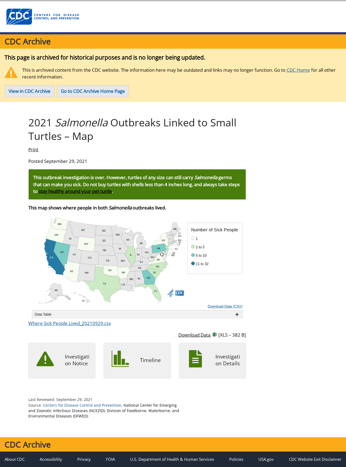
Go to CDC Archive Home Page (93, 91)
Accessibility (51, 459)
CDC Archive (28, 41)
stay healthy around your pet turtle (75, 191)
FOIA (110, 459)
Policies (236, 459)
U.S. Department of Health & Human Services (172, 459)
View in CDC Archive (30, 91)
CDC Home (298, 70)
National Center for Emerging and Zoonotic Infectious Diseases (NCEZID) (102, 408)
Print (33, 149)
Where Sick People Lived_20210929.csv (69, 323)
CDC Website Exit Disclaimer (315, 459)
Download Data (212, 335)
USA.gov (266, 459)
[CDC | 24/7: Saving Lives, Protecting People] (42, 17)
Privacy (84, 459)
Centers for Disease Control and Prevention (82, 405)
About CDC (15, 459)
